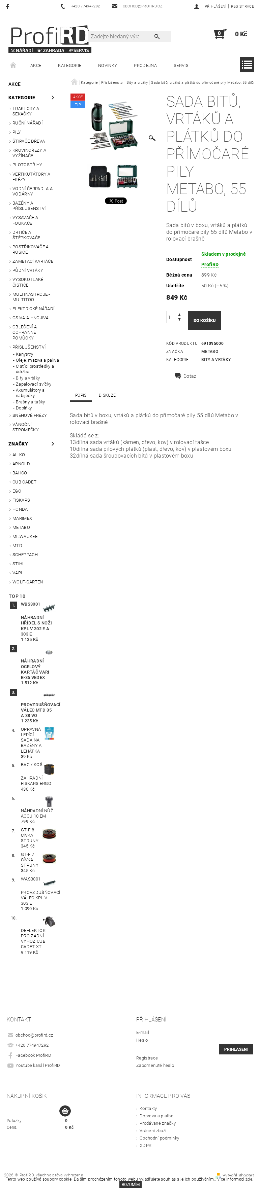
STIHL (18, 563)
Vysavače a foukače (25, 220)
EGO (16, 491)
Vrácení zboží (153, 1130)
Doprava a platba (156, 1115)
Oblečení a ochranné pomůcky (24, 332)
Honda (20, 509)
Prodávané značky (158, 1123)
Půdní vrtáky (27, 270)
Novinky (107, 65)
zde (249, 1179)
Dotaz (190, 376)
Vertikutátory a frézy (31, 177)
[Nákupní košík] (65, 1111)
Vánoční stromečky (25, 427)
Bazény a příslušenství (29, 206)
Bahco (19, 472)
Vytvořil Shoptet (238, 1175)
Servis (181, 65)
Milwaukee (24, 536)
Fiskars (21, 500)
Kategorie (69, 65)
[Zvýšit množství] (179, 314)
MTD (17, 545)
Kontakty (148, 1108)
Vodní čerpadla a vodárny (32, 191)
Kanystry (24, 354)
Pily (16, 132)
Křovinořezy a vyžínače (29, 153)
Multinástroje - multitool (31, 297)
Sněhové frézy (29, 415)
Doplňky (24, 407)
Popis (81, 395)
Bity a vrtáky (28, 378)
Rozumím (131, 1184)
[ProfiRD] (49, 37)
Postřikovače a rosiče (30, 249)
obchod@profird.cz (34, 1035)
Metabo (21, 527)
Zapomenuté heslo (155, 1065)
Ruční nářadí (27, 122)
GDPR (145, 1145)
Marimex (22, 518)
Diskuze (107, 395)
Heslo (142, 1040)
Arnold (21, 463)
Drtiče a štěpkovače (26, 235)
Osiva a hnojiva (30, 317)
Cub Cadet (24, 481)
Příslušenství (29, 347)
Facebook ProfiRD (33, 1055)
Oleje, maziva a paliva (37, 360)
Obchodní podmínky (159, 1138)
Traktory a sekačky (25, 111)
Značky (18, 443)
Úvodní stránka (13, 65)
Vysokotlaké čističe (28, 282)
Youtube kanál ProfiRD (38, 1065)
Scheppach (25, 554)
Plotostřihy (27, 164)
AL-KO (18, 454)
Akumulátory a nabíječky (30, 393)
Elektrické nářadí (33, 308)
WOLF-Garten (27, 581)
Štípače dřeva (28, 141)
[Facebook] (8, 6)
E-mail (142, 1032)
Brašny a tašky (30, 401)
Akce (35, 65)
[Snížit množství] (179, 320)
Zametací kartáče (32, 261)
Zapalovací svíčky (33, 384)
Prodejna (145, 65)
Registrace (242, 6)
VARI (17, 572)
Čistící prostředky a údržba (35, 369)
